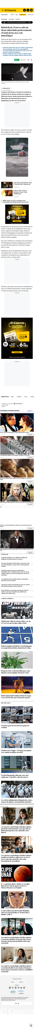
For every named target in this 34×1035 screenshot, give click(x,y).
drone (25, 396)
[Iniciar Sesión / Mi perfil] (31, 10)
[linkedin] (21, 988)
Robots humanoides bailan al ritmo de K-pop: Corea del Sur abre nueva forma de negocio (16, 696)
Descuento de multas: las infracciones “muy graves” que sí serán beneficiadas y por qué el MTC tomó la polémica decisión (15, 564)
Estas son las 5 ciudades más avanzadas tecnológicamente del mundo (16, 201)
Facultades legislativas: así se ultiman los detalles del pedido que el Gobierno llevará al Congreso (14, 558)
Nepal (16, 14)
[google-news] (24, 988)
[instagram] (16, 988)
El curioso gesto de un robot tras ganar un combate (15, 726)
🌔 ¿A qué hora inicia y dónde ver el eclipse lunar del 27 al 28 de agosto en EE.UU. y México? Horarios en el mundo (15, 886)
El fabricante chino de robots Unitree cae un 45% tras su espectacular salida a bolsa (15, 622)
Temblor (12, 14)
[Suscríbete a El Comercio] (27, 10)
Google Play (21, 982)
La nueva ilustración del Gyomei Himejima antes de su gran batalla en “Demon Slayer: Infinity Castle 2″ (15, 912)
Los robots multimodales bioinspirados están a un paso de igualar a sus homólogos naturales (16, 801)
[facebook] (10, 988)
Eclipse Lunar (31, 14)
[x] (13, 988)
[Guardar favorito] (28, 60)
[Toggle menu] (2, 10)
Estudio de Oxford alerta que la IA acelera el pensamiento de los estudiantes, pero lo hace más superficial (18, 48)
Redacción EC (6, 88)
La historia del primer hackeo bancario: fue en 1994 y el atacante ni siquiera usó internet (17, 51)
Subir (16, 1003)
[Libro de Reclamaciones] (21, 992)
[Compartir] (31, 60)
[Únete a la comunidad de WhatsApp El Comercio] (17, 60)
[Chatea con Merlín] (24, 10)
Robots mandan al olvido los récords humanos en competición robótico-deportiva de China (16, 647)
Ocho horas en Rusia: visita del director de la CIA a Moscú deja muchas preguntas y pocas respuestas (15, 585)
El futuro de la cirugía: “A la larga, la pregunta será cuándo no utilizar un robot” (16, 751)
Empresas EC (23, 14)
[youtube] (18, 988)
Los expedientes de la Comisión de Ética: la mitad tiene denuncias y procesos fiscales (14, 579)
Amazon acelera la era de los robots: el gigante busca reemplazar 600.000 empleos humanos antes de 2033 (17, 54)
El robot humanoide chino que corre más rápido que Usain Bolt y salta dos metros (15, 776)
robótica (19, 396)
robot (6, 132)
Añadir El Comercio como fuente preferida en (16, 22)
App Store (13, 982)
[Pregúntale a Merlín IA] (31, 1025)
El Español (11, 233)
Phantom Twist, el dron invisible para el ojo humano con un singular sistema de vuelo (15, 672)
